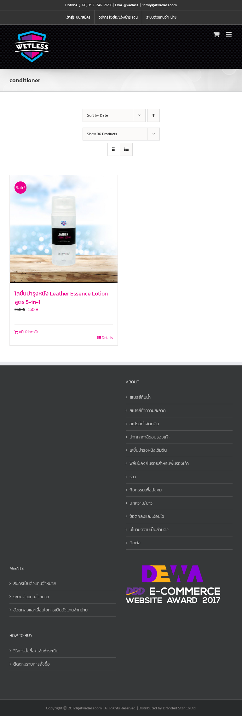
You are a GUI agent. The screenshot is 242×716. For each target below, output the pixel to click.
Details (107, 338)
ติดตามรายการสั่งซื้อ (31, 664)
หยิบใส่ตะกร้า (28, 332)
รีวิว (133, 476)
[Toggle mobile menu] (229, 34)
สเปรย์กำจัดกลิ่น (144, 424)
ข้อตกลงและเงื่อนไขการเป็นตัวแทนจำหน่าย (50, 610)
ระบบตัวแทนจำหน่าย (31, 596)
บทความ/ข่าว (141, 503)
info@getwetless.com (159, 5)
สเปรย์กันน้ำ (140, 397)
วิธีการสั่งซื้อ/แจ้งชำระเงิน (35, 651)
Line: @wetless (126, 5)
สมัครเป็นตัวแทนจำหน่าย (34, 583)
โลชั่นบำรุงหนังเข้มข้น (148, 450)
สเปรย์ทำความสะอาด (148, 410)
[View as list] (126, 149)
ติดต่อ (135, 543)
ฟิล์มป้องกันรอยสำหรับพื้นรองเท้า (159, 463)
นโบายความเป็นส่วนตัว (149, 529)
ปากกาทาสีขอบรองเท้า (150, 437)
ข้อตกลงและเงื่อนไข (147, 516)
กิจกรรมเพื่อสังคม (146, 490)
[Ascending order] (153, 115)
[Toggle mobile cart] (216, 34)
